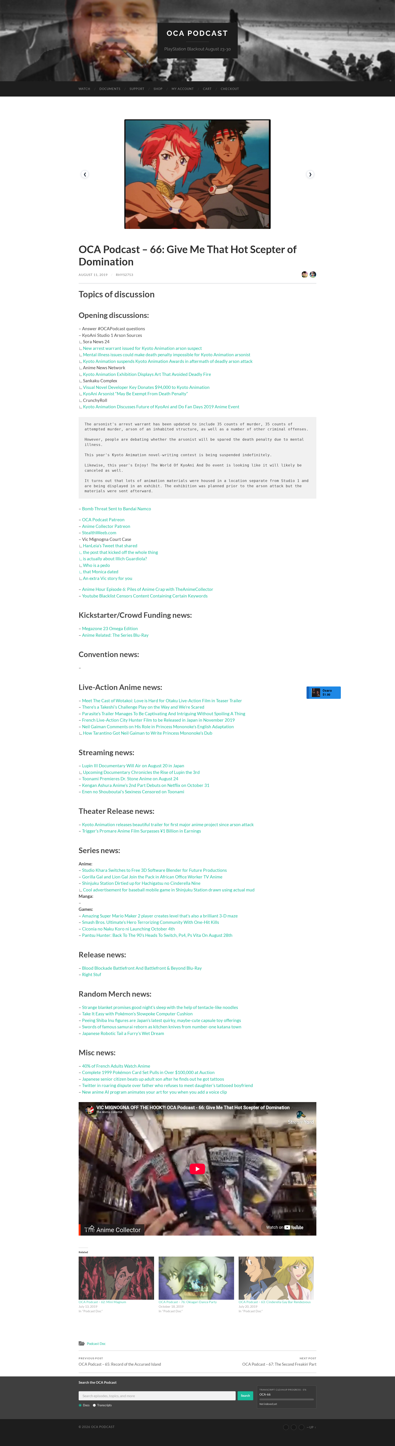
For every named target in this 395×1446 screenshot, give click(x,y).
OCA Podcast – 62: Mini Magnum (102, 1302)
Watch (84, 89)
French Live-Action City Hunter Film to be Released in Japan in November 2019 (158, 720)
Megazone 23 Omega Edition (110, 628)
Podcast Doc (96, 1343)
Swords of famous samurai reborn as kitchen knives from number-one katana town (161, 1026)
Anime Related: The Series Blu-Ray (115, 635)
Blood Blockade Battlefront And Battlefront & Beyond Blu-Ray (142, 968)
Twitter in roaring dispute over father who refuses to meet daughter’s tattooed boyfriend (167, 1085)
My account (183, 89)
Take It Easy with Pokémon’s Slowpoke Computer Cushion (137, 1013)
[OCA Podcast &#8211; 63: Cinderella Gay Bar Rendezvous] (276, 1278)
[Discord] (301, 1427)
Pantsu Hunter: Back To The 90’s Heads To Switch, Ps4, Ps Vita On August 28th (157, 935)
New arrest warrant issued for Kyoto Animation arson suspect (142, 348)
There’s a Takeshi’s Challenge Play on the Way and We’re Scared (143, 707)
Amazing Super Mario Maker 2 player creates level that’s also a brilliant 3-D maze (160, 915)
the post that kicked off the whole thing (120, 552)
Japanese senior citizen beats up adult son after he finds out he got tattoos (153, 1079)
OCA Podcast (197, 33)
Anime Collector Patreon (106, 526)
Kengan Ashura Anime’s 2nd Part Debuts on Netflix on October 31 (145, 785)
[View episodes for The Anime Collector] (304, 274)
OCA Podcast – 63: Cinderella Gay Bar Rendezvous (275, 1302)
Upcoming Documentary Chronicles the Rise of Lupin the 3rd (141, 772)
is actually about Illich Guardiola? (115, 558)
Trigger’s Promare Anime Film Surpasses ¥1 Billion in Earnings (141, 830)
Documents (109, 89)
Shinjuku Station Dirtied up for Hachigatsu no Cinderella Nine (141, 883)
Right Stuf (91, 974)
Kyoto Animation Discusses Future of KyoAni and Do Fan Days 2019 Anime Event (161, 406)
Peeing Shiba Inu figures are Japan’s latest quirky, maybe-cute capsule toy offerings (161, 1020)
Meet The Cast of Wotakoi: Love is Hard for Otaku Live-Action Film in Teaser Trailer (162, 700)
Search (245, 1395)
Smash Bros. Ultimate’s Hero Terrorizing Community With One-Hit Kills (150, 922)
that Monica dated (100, 571)
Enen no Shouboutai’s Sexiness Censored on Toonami (133, 791)
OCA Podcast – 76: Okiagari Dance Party (188, 1302)
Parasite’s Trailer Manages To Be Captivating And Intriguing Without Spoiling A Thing (163, 713)
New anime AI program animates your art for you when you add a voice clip (154, 1092)
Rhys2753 (124, 275)
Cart (207, 89)
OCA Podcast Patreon (103, 519)
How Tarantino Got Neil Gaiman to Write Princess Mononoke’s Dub (147, 733)
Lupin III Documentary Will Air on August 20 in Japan (133, 765)
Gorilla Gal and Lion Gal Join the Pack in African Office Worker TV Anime (152, 876)
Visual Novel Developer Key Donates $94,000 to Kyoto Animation (146, 387)
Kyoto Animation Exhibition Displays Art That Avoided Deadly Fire (147, 374)
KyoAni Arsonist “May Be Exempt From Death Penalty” (135, 393)
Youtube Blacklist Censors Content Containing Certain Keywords (145, 595)
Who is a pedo (96, 565)
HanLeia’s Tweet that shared (110, 545)
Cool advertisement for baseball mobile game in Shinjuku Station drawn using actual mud (169, 889)
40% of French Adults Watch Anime (116, 1066)
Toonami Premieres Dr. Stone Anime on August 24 (130, 778)
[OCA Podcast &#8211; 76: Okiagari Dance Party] (196, 1278)
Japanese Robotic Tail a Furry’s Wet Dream (123, 1033)
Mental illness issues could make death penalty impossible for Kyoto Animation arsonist (166, 354)
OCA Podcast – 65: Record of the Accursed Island (120, 1361)
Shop (158, 89)
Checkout (230, 89)
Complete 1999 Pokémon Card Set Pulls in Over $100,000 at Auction (148, 1072)
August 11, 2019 (93, 275)
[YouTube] (286, 1427)
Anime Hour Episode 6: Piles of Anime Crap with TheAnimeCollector (147, 589)
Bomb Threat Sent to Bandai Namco (116, 508)
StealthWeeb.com (99, 532)
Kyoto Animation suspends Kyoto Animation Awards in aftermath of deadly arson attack (168, 361)
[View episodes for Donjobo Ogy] (313, 274)
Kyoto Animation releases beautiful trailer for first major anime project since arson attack (168, 824)
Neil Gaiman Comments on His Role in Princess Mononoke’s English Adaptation (158, 726)
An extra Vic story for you (107, 578)
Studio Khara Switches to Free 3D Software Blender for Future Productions (154, 870)
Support (137, 89)
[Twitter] (293, 1427)
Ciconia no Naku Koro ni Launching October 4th (128, 928)
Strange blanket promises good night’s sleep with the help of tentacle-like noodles (160, 1007)
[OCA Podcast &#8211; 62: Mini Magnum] (116, 1278)
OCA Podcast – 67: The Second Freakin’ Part (279, 1361)
